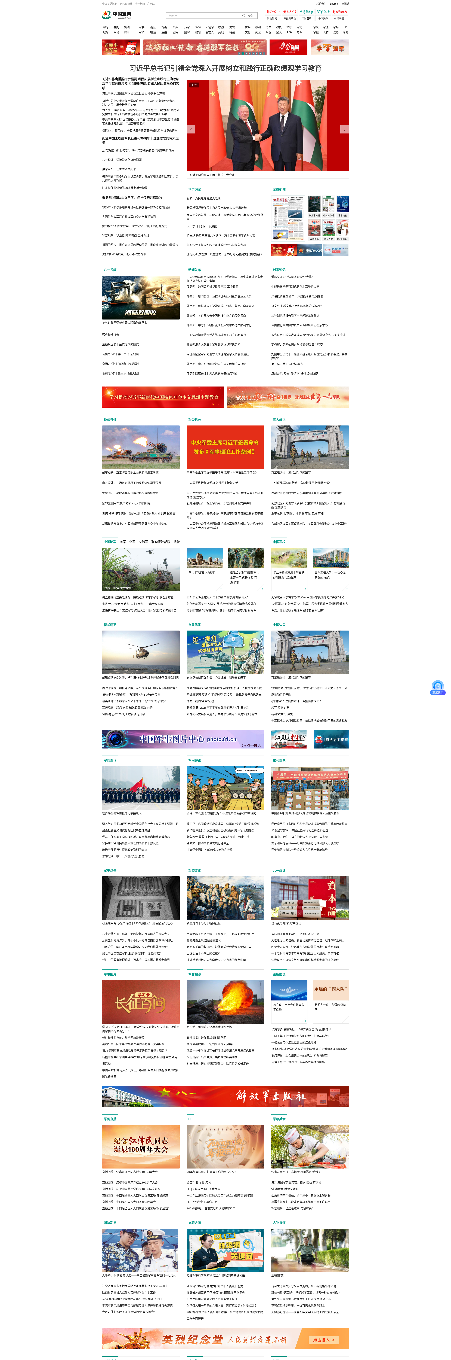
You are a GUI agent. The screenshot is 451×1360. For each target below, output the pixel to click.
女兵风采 (194, 624)
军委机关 (194, 419)
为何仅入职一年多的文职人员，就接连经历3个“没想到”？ (222, 1305)
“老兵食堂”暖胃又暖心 (284, 1189)
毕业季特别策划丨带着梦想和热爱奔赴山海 (288, 574)
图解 (187, 32)
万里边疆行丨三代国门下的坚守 (291, 472)
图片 (175, 32)
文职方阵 (194, 1222)
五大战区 (279, 419)
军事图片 (110, 974)
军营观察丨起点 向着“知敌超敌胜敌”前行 (127, 707)
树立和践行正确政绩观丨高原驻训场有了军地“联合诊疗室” (138, 597)
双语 (336, 32)
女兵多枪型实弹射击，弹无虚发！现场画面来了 (216, 677)
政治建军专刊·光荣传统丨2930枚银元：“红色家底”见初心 (137, 923)
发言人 (209, 32)
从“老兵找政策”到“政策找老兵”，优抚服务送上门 (132, 1299)
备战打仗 (110, 419)
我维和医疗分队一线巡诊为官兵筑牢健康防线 (299, 850)
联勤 (221, 27)
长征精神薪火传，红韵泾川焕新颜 (123, 1038)
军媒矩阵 (279, 189)
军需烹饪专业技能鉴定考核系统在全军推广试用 (300, 1202)
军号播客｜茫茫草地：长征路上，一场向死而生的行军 (220, 934)
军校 (141, 32)
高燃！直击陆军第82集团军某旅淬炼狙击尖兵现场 (133, 1044)
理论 (106, 32)
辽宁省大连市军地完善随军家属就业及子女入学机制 (134, 1286)
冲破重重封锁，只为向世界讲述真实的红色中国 (216, 960)
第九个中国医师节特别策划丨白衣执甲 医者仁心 (301, 1299)
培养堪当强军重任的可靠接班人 (122, 813)
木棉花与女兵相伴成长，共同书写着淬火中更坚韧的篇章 (222, 714)
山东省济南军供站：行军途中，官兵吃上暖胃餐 (300, 1195)
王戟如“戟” (277, 1275)
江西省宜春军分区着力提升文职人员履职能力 (215, 1286)
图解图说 (279, 974)
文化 (248, 32)
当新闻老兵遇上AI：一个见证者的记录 (295, 934)
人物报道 (279, 1222)
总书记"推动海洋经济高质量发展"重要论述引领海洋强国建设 (309, 1049)
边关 (268, 27)
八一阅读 (279, 870)
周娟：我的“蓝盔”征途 (200, 701)
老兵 (299, 32)
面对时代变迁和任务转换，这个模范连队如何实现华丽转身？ (140, 688)
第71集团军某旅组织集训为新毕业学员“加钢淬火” (217, 597)
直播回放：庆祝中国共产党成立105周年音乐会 (131, 1189)
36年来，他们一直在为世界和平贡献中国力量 (299, 837)
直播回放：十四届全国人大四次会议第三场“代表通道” (135, 1208)
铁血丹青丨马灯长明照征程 (204, 923)
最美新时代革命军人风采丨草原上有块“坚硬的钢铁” (134, 701)
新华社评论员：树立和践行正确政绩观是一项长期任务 (220, 830)
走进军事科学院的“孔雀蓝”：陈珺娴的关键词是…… (219, 1275)
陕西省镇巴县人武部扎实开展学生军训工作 (129, 1292)
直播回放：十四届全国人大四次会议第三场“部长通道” (135, 1195)
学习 (106, 27)
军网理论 (110, 760)
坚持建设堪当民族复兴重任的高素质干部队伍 (130, 843)
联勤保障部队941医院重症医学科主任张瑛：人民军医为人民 (224, 688)
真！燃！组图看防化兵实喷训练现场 (209, 1027)
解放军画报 (291, 12)
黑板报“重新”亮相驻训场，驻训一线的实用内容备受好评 (221, 610)
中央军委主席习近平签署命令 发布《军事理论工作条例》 (222, 472)
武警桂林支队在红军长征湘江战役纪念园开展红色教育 (220, 1050)
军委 (141, 27)
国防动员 (110, 1222)
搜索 (250, 15)
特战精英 (110, 624)
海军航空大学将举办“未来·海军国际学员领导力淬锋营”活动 (307, 597)
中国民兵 (323, 18)
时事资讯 (279, 269)
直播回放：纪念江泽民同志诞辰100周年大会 (130, 1172)
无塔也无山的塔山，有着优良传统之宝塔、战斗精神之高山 (308, 940)
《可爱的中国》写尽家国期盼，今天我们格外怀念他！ (136, 947)
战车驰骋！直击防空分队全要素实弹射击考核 (130, 472)
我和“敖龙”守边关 (282, 714)
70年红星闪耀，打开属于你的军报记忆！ (212, 1172)
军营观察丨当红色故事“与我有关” (292, 1208)
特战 (232, 32)
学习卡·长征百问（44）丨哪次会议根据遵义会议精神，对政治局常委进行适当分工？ (140, 1029)
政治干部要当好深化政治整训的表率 (124, 850)
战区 (153, 27)
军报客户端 (290, 18)
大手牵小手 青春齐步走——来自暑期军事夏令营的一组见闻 (139, 1275)
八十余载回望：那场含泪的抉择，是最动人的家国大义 (136, 934)
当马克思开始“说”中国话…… (289, 923)
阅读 (258, 32)
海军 (187, 27)
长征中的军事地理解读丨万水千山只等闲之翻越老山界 (136, 960)
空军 (198, 27)
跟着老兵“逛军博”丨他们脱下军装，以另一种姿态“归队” (305, 1293)
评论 (116, 32)
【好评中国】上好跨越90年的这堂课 (209, 850)
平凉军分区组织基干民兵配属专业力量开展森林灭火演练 (137, 1305)
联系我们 (321, 3)
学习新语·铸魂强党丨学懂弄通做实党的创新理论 (301, 1029)
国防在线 (306, 18)
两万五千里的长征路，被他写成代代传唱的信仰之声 (219, 947)
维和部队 (279, 760)
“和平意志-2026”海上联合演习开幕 (123, 714)
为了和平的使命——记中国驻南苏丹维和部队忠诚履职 (305, 843)
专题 (345, 32)
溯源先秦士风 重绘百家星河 (204, 940)
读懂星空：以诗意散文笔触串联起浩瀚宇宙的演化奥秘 (305, 960)
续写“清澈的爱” (280, 707)
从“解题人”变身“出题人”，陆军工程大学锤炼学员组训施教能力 (309, 604)
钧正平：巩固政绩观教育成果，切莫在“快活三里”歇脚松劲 (223, 824)
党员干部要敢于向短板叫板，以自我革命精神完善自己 (136, 837)
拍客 (198, 32)
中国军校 (279, 542)
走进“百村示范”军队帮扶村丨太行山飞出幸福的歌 (132, 604)
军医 (326, 27)
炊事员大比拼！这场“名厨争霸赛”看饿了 (296, 1172)
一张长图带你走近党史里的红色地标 (293, 1042)
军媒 (336, 27)
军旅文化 (194, 870)
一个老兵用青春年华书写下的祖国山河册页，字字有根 (305, 953)
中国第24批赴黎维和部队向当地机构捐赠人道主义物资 (305, 813)
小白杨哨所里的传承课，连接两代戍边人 (296, 701)
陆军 (175, 27)
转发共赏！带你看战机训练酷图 (206, 1038)
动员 (279, 27)
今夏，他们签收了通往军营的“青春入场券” (297, 610)
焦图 (127, 27)
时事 (127, 32)
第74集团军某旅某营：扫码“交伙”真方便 (296, 1182)
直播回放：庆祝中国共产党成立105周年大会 (130, 1182)
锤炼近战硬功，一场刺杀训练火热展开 (211, 1044)
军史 (299, 27)
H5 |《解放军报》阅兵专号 (203, 1189)
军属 (316, 27)
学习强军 (194, 189)
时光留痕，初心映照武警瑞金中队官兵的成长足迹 (218, 1063)
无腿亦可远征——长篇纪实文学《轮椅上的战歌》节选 (305, 1312)
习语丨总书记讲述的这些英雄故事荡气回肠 (298, 1062)
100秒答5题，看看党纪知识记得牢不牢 (211, 1208)
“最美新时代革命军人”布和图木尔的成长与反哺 (131, 694)
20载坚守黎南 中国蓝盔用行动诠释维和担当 (299, 830)
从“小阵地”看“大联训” (202, 572)
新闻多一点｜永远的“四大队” (331, 1007)
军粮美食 (279, 1119)
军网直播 (110, 1119)
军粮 (316, 32)
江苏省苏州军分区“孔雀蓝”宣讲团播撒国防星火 (216, 1293)
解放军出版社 (341, 12)
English (334, 3)
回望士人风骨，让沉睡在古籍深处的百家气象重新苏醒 (305, 947)
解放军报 (274, 12)
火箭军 (209, 27)
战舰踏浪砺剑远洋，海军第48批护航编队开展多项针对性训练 (140, 677)
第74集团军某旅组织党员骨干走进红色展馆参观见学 (134, 1050)
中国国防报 (307, 12)
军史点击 (110, 870)
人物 (326, 32)
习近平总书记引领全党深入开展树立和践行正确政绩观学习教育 (225, 68)
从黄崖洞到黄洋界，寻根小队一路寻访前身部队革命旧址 (137, 940)
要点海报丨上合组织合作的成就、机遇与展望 (299, 1055)
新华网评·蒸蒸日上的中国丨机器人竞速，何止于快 (218, 837)
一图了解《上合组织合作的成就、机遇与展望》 (300, 1036)
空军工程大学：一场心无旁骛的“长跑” (330, 574)
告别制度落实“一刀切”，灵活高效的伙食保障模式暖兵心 (221, 604)
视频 (153, 32)
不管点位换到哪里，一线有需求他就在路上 (298, 1305)
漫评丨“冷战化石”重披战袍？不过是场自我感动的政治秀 (221, 813)
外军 (289, 32)
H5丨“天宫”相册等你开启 (202, 1202)
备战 (164, 27)
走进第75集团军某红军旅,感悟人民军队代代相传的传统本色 (139, 610)
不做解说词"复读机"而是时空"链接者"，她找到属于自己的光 (224, 694)
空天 (279, 32)
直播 (164, 32)
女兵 (248, 27)
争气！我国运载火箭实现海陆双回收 (124, 323)
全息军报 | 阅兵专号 (199, 1182)
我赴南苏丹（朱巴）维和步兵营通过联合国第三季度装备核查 (309, 824)
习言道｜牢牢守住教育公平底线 (288, 1007)
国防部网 (272, 18)
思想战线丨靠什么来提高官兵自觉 (123, 856)
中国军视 (339, 18)
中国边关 (279, 624)
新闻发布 (194, 269)
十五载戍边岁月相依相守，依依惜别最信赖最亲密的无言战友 (309, 720)
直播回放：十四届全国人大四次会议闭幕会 (129, 1202)
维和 (258, 27)
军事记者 (324, 12)
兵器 (268, 32)
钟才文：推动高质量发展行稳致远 (208, 843)
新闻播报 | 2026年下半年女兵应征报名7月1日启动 (218, 707)
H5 (345, 27)
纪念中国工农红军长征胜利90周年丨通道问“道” (131, 953)
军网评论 (194, 760)
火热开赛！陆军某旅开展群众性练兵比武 (212, 1057)
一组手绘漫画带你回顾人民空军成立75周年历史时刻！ (221, 1195)
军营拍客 (194, 974)
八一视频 (110, 269)
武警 (232, 27)
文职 (289, 27)
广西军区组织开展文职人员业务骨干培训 (212, 1299)
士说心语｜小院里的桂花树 (204, 953)
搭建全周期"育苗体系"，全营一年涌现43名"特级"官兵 (245, 577)
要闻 (116, 27)
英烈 (221, 32)
